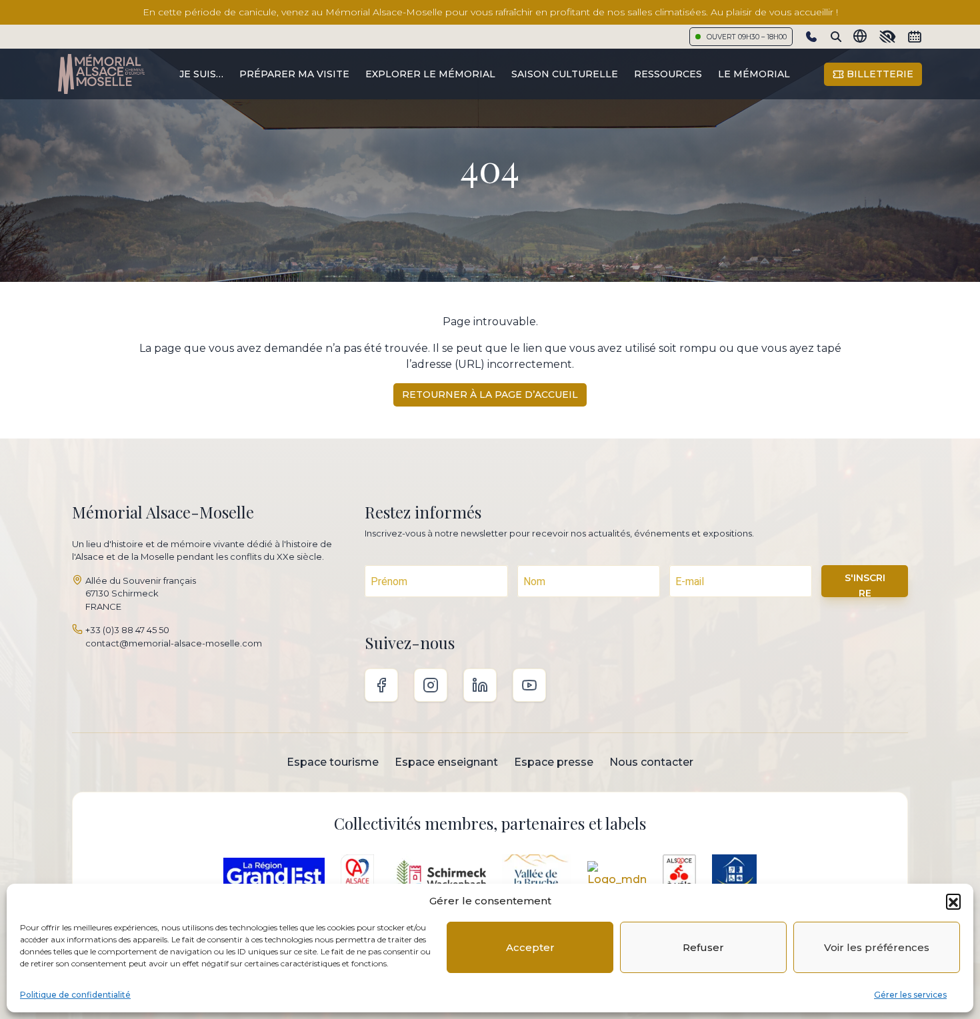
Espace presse (553, 762)
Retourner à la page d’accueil (490, 395)
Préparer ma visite (294, 74)
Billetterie (878, 74)
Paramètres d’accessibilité (887, 36)
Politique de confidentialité (75, 995)
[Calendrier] (914, 36)
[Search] (836, 37)
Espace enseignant (446, 762)
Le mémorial (754, 74)
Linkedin (480, 685)
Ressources (668, 74)
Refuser (703, 947)
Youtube (529, 685)
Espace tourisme (333, 762)
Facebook (381, 685)
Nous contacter (651, 762)
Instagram (430, 685)
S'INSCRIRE (865, 584)
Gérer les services (910, 995)
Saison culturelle (564, 74)
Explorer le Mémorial (430, 74)
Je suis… (201, 74)
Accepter (530, 947)
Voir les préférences (876, 947)
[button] (953, 901)
